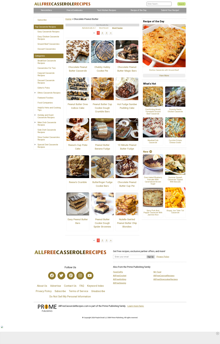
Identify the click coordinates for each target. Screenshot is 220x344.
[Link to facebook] (52, 275)
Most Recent (103, 28)
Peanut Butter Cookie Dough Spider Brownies (102, 223)
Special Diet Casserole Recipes (48, 145)
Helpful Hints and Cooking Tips (49, 108)
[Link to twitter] (61, 275)
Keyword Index (95, 285)
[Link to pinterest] (71, 275)
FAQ (81, 285)
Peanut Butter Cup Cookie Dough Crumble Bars (102, 108)
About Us (42, 285)
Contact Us (70, 285)
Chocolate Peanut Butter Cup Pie (127, 184)
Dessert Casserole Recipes (46, 81)
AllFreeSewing (119, 283)
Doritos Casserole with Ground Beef (164, 70)
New (145, 151)
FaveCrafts (118, 272)
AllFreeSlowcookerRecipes (165, 279)
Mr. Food (157, 272)
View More (164, 75)
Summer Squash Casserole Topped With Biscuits (175, 180)
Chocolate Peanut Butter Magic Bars (127, 69)
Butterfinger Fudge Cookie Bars (102, 184)
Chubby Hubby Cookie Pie (102, 69)
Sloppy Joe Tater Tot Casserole (175, 212)
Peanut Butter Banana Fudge (102, 147)
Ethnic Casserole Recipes (49, 93)
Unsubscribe (98, 291)
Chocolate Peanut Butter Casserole (77, 69)
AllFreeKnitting (119, 279)
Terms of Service (78, 291)
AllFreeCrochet (119, 275)
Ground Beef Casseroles (48, 44)
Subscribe (42, 20)
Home (68, 19)
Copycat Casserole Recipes (46, 74)
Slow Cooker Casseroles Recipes (49, 138)
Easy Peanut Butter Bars (78, 221)
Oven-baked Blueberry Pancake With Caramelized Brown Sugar (153, 181)
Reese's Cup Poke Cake (77, 147)
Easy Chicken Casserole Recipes (48, 37)
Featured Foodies (45, 98)
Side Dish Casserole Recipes (47, 131)
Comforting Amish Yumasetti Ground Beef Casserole (153, 112)
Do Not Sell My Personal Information (70, 296)
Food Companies (45, 103)
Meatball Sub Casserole (153, 141)
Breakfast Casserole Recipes (47, 61)
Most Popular (117, 28)
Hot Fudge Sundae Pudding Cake (127, 106)
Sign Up (150, 257)
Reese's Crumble (78, 182)
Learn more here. (135, 306)
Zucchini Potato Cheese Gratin (175, 141)
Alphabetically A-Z (88, 28)
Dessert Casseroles (47, 49)
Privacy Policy (44, 291)
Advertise (55, 285)
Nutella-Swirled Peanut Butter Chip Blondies (127, 223)
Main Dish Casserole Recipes (47, 123)
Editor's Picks (44, 88)
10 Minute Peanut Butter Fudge (127, 147)
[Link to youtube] (89, 275)
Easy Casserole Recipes (48, 31)
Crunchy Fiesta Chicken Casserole (175, 111)
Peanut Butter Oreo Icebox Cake (78, 106)
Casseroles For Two (47, 68)
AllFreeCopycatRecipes (163, 275)
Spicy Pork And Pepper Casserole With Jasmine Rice (153, 213)
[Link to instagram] (80, 275)
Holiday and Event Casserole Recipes (46, 116)
